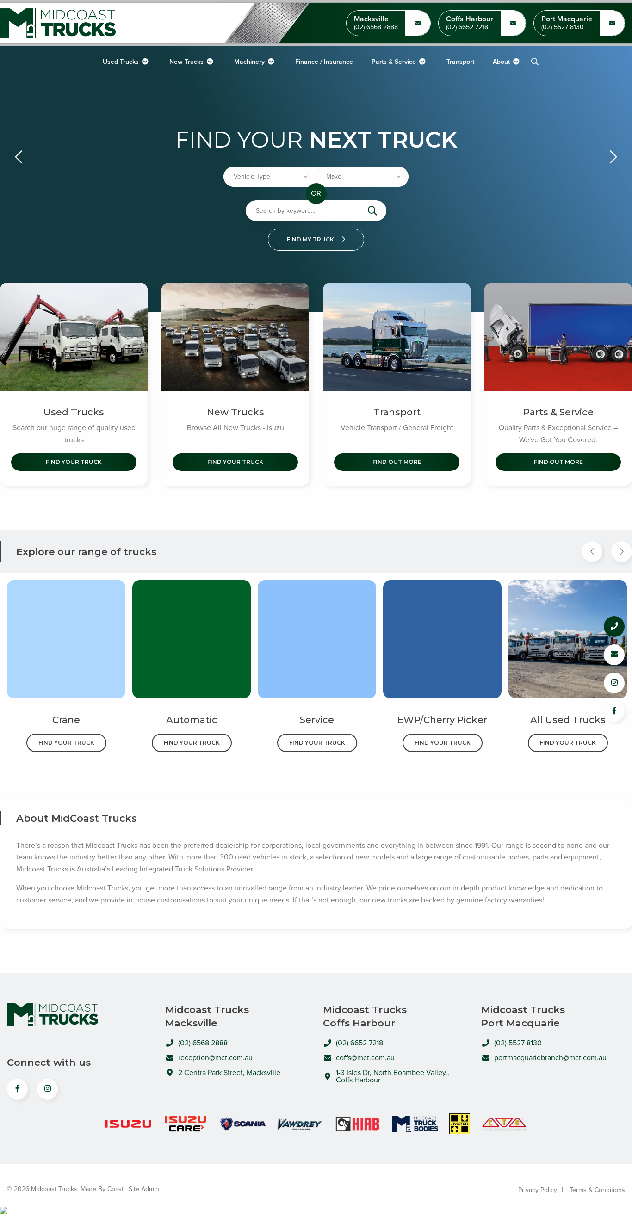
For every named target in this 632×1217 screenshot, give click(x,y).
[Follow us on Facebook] (614, 711)
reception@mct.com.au (215, 1058)
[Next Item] (621, 551)
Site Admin (144, 1189)
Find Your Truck (74, 461)
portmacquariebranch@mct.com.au (550, 1058)
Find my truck (311, 239)
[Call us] (614, 626)
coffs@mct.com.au (365, 1058)
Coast (115, 1189)
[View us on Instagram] (47, 1089)
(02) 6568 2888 (376, 27)
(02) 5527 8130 (562, 27)
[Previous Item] (592, 551)
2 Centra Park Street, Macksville (229, 1072)
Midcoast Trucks (58, 23)
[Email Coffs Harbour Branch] (417, 23)
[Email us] (614, 654)
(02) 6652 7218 (467, 27)
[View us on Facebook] (17, 1089)
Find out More (396, 461)
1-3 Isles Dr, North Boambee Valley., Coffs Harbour (392, 1076)
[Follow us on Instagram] (614, 683)
